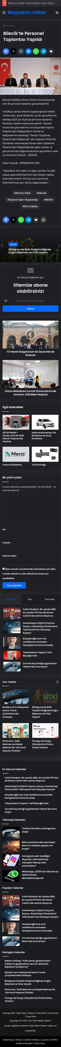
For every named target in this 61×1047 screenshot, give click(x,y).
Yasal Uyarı (39, 1043)
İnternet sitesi (9, 556)
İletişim (19, 1039)
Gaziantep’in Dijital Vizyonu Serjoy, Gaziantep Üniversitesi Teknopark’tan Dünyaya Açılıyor (40, 628)
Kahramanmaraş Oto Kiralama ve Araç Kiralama (44, 435)
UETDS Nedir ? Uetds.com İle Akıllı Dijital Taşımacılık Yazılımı (13, 437)
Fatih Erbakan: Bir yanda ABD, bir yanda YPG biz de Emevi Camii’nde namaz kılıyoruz (39, 612)
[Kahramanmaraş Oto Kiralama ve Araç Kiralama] (45, 422)
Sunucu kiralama (12, 464)
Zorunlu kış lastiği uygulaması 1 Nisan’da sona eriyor (40, 665)
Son (30, 599)
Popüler (10, 599)
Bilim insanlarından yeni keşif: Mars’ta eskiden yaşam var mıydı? (39, 845)
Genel (13, 244)
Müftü (49, 199)
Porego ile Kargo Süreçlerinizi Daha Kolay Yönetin (42, 744)
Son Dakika (31, 206)
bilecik (42, 193)
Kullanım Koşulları (24, 1043)
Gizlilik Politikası (32, 1039)
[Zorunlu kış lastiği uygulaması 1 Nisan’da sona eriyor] (11, 666)
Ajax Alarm (35, 1025)
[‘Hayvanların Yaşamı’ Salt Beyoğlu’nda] (11, 655)
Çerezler (45, 1039)
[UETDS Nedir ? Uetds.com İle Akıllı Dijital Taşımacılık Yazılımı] (16, 422)
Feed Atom (53, 1013)
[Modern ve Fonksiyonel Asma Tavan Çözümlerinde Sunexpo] (16, 696)
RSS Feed (21, 1013)
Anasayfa (10, 25)
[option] (30, 245)
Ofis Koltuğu (39, 464)
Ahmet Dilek (23, 193)
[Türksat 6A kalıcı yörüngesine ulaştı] (11, 833)
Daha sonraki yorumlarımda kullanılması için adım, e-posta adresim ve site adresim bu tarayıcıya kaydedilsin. (29, 573)
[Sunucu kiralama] (16, 454)
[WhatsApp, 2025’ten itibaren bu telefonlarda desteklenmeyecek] (11, 876)
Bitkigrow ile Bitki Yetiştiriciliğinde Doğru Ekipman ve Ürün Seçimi (30, 251)
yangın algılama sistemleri (16, 1025)
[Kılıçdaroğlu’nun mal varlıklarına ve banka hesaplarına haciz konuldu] (11, 643)
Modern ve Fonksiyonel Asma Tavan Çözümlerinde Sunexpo (16, 712)
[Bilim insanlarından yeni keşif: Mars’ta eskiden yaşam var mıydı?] (11, 846)
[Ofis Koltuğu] (45, 454)
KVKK (54, 1039)
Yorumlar (50, 599)
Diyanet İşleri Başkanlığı (23, 199)
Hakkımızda (8, 1039)
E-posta (7, 542)
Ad (5, 529)
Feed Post (31, 1016)
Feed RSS (41, 1013)
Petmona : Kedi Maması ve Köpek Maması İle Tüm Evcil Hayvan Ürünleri (14, 745)
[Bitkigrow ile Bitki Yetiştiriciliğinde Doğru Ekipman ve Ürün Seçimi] (45, 696)
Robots (31, 1013)
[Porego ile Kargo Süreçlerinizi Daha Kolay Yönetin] (45, 730)
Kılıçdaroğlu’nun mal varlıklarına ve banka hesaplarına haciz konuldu (38, 642)
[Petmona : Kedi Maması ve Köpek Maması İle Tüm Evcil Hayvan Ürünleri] (16, 730)
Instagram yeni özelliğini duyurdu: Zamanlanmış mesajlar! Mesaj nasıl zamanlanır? (36, 861)
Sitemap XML (9, 1013)
